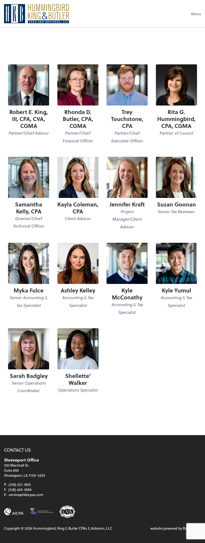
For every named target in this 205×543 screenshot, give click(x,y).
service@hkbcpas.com (26, 494)
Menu (196, 14)
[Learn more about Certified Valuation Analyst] (67, 511)
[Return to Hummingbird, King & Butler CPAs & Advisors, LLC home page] (36, 13)
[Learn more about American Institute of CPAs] (14, 511)
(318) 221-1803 (20, 484)
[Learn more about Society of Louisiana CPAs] (41, 511)
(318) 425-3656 (19, 489)
